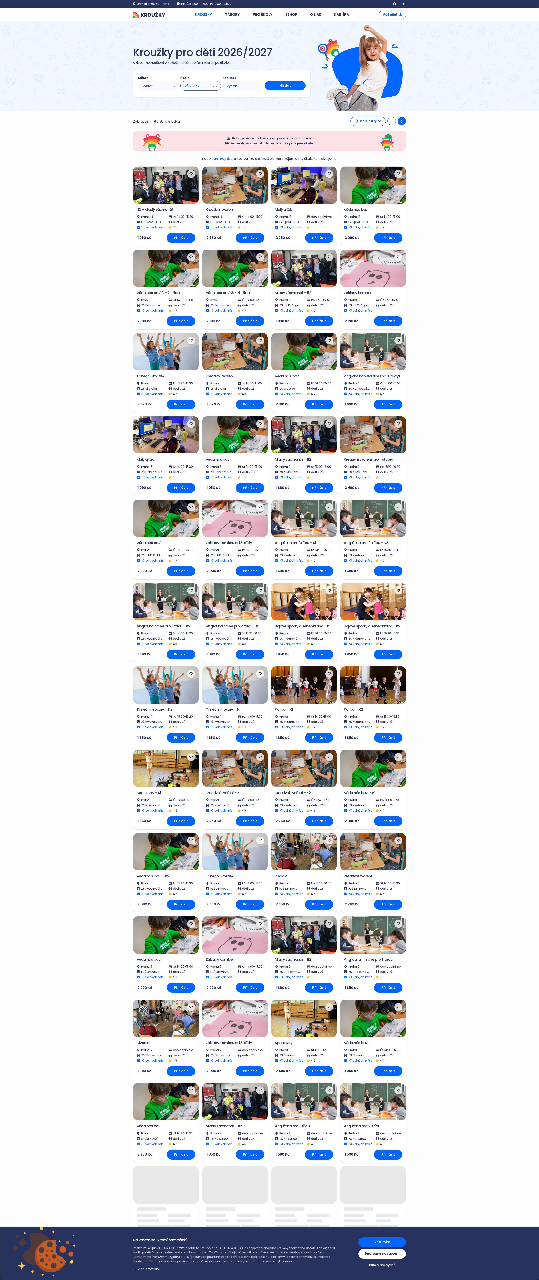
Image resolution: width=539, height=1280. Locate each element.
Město (143, 78)
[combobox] (158, 86)
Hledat (285, 85)
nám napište (222, 158)
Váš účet (390, 14)
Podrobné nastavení (382, 1253)
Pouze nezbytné (382, 1265)
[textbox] (158, 85)
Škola (185, 78)
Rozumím (382, 1242)
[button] (368, 121)
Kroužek (229, 78)
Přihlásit (181, 237)
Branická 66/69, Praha (153, 4)
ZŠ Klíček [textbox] (192, 86)
